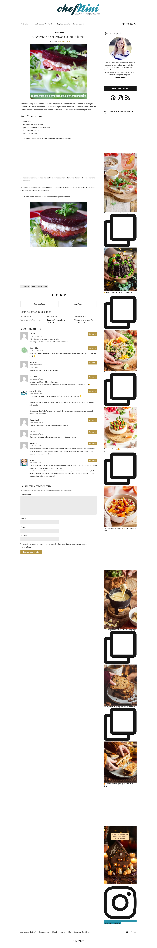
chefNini (34, 391)
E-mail (23, 527)
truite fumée (42, 286)
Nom (23, 519)
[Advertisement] (58, 159)
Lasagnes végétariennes (30, 320)
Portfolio (51, 24)
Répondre (92, 334)
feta (33, 286)
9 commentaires (64, 41)
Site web (23, 535)
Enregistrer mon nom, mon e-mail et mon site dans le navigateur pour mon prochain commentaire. (53, 545)
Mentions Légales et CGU (61, 932)
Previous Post (39, 304)
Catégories (24, 24)
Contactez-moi (78, 24)
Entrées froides (58, 32)
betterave (25, 286)
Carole (32, 348)
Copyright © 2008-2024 (82, 932)
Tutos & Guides (38, 24)
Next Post (78, 304)
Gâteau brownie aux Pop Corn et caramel (84, 321)
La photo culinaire (63, 24)
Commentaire (26, 494)
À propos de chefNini (28, 932)
